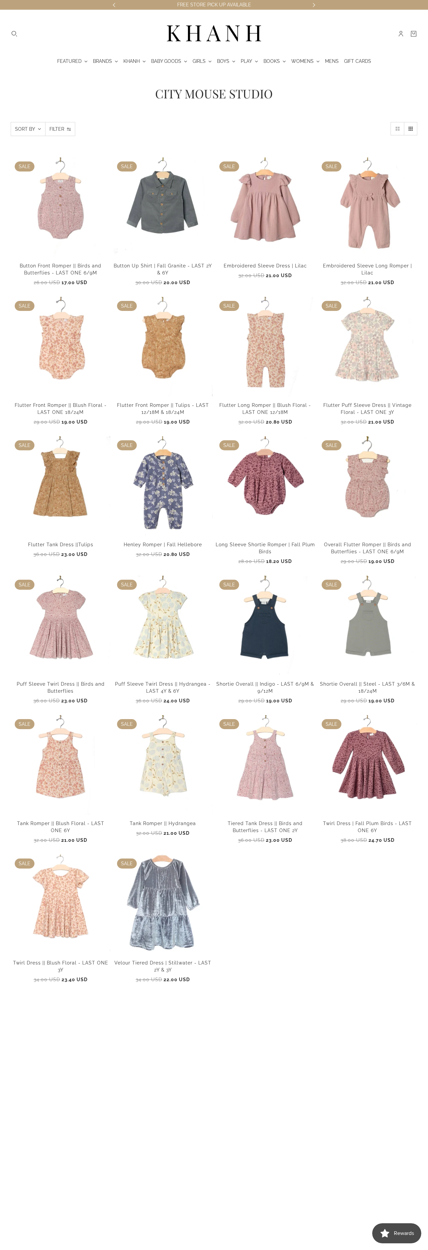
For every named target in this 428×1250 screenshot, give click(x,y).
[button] (397, 128)
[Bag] (413, 33)
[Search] (14, 33)
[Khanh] (214, 33)
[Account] (401, 33)
